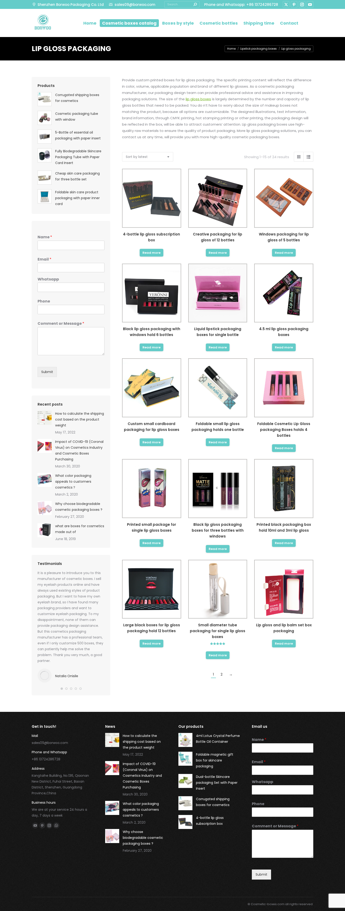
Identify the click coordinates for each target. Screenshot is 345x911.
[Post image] (45, 418)
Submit (47, 372)
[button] (62, 688)
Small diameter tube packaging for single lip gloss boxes (217, 631)
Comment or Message (61, 323)
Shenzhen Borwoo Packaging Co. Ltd (71, 4)
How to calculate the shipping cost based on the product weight (79, 419)
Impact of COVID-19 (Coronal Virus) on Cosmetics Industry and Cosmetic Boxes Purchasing (79, 450)
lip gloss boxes (198, 99)
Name (45, 237)
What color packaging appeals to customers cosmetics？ (73, 481)
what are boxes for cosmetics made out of (79, 529)
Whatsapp (48, 279)
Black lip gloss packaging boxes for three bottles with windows (218, 530)
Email (44, 259)
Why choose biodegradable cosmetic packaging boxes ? (78, 506)
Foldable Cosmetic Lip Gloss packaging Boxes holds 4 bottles (283, 429)
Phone (44, 301)
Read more (151, 252)
